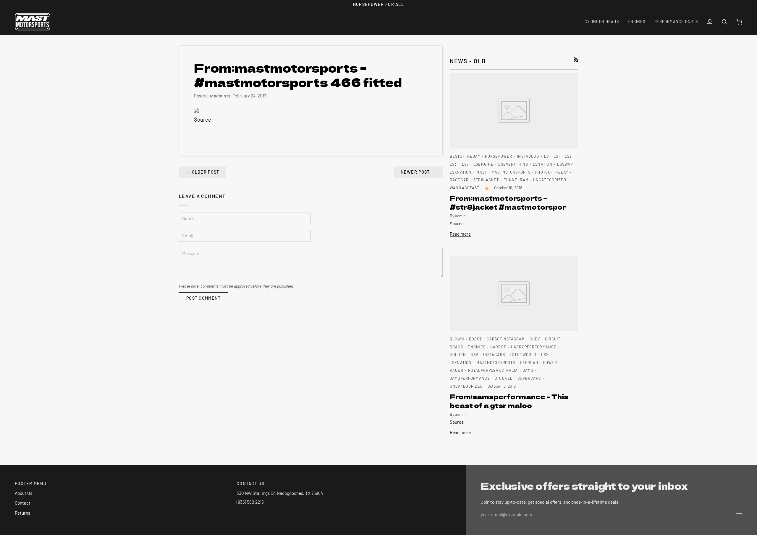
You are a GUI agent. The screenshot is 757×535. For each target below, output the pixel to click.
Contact (22, 502)
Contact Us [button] (250, 483)
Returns (22, 513)
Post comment (203, 298)
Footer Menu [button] (30, 483)
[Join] (737, 513)
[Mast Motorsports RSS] (576, 59)
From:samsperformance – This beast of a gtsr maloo (509, 401)
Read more (460, 233)
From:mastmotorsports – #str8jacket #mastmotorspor (508, 202)
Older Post (202, 171)
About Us (23, 493)
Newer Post (418, 171)
